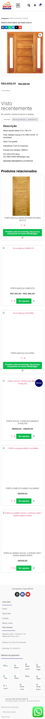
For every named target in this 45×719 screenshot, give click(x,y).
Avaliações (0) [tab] (32, 119)
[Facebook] (22, 594)
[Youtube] (27, 594)
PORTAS (25, 18)
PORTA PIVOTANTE (15, 18)
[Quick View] (24, 225)
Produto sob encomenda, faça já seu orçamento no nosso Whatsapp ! (22, 232)
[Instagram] (17, 594)
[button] (18, 5)
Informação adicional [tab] (19, 119)
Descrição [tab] (7, 119)
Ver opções (23, 301)
